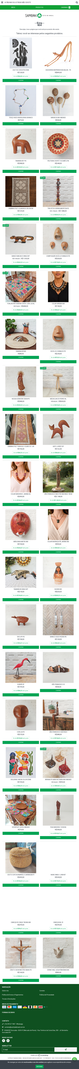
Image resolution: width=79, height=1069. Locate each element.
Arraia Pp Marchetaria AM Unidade (58, 779)
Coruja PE (21, 732)
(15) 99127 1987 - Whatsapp (14, 1024)
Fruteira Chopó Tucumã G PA (58, 161)
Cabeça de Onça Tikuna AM (21, 922)
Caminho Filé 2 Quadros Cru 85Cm (20, 208)
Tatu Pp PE (21, 637)
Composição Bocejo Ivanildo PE (58, 256)
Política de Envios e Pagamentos (12, 995)
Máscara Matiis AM (20, 541)
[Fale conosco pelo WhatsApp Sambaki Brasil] (74, 1059)
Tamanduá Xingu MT (20, 589)
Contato (42, 990)
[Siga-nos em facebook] (8, 1040)
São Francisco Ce (58, 684)
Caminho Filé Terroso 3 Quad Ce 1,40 (21, 446)
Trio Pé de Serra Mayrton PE (58, 208)
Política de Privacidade (47, 995)
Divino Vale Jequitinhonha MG (58, 970)
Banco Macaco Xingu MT (21, 256)
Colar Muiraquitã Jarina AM (58, 541)
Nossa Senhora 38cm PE (21, 399)
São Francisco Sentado (58, 732)
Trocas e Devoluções (8, 999)
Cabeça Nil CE (58, 922)
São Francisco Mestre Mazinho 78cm (58, 494)
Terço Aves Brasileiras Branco (21, 117)
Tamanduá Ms (21, 351)
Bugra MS (58, 589)
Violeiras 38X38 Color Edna (21, 779)
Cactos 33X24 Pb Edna (21, 70)
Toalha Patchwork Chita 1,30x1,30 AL (21, 303)
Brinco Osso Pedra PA (58, 637)
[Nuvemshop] (40, 1056)
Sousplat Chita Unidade (21, 827)
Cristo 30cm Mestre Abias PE (21, 970)
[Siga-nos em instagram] (3, 1040)
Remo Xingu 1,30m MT (58, 875)
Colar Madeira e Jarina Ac (21, 494)
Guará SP (20, 684)
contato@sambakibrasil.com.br (15, 1027)
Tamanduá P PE (20, 161)
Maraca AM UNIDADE (58, 117)
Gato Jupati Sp (58, 446)
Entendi (39, 1066)
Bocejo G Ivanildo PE (58, 351)
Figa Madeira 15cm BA (58, 827)
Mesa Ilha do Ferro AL (58, 399)
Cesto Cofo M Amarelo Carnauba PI (20, 875)
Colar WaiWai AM (58, 303)
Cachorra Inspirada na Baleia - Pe (58, 70)
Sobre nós (5, 990)
